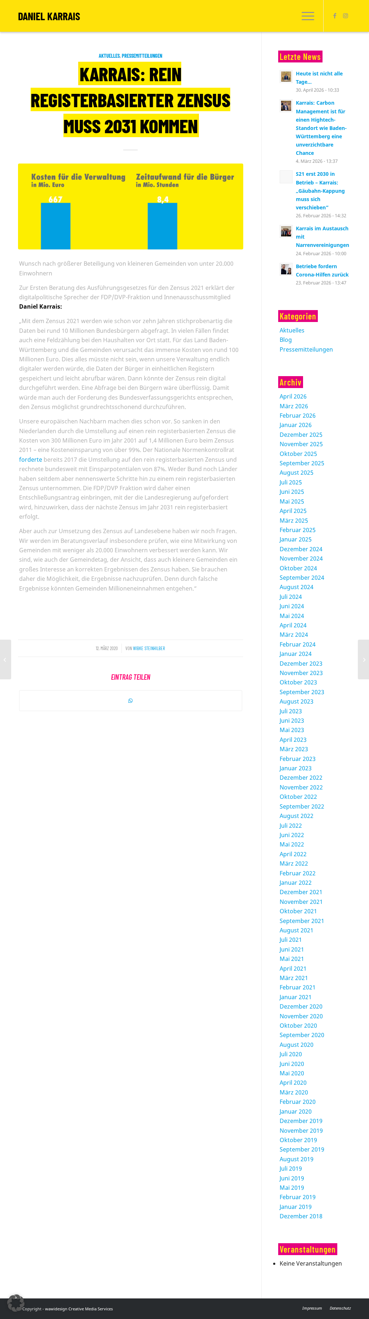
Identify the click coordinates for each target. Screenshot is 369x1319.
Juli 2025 (291, 482)
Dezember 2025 (301, 435)
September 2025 (302, 463)
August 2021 (297, 930)
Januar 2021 (296, 997)
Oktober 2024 (298, 568)
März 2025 (294, 520)
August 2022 (297, 816)
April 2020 (293, 1083)
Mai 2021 (292, 959)
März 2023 (294, 749)
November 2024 (301, 558)
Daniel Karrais (49, 15)
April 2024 (293, 625)
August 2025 (297, 472)
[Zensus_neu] (130, 206)
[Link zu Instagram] (345, 15)
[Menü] (305, 16)
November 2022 (301, 787)
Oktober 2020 (298, 1025)
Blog (286, 340)
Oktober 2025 (298, 454)
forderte (30, 459)
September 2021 (302, 921)
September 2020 (302, 1035)
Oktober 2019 (298, 1140)
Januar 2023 (296, 768)
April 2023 (293, 740)
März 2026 (294, 406)
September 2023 (302, 692)
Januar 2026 (296, 425)
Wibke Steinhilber (149, 648)
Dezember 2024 (301, 549)
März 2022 (294, 863)
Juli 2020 (291, 1054)
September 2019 (302, 1149)
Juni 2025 (292, 492)
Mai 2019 (292, 1188)
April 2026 (293, 396)
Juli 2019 (291, 1168)
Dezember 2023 (301, 663)
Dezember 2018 (301, 1216)
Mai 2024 (292, 616)
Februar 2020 (298, 1102)
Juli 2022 (291, 826)
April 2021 (293, 968)
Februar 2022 (298, 873)
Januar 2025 (296, 539)
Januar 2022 (296, 883)
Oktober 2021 (298, 911)
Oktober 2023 (298, 682)
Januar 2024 (296, 654)
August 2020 (297, 1045)
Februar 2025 (298, 530)
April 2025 (293, 511)
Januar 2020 (296, 1111)
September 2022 (302, 806)
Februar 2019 (298, 1197)
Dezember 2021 (301, 892)
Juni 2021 (292, 949)
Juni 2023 (292, 720)
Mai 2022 (292, 844)
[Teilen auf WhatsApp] (130, 701)
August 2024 (297, 587)
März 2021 (294, 978)
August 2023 (297, 701)
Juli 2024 (291, 597)
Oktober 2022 (298, 797)
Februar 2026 (298, 415)
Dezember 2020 (301, 1006)
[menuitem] (305, 16)
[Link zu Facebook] (334, 15)
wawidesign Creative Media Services (79, 1308)
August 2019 (297, 1159)
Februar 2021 (298, 987)
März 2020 (294, 1092)
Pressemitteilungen (142, 56)
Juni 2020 (292, 1064)
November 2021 (301, 902)
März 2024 (294, 635)
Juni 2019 (292, 1178)
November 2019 (301, 1131)
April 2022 (293, 854)
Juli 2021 (291, 940)
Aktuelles (109, 56)
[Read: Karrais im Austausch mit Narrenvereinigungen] (286, 231)
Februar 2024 (298, 644)
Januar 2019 (296, 1207)
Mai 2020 (292, 1073)
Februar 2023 (298, 759)
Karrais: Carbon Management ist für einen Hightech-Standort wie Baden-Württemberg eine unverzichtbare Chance (321, 127)
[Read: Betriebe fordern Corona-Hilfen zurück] (286, 269)
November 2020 (301, 1016)
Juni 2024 (292, 606)
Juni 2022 (292, 835)
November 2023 (301, 673)
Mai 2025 (292, 501)
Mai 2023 (292, 730)
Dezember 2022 (301, 778)
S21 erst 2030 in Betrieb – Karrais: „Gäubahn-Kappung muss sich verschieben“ (320, 190)
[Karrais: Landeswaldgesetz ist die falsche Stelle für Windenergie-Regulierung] (5, 659)
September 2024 (302, 578)
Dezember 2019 (301, 1121)
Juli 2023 (291, 711)
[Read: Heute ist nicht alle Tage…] (286, 76)
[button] (16, 1303)
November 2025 (301, 444)
